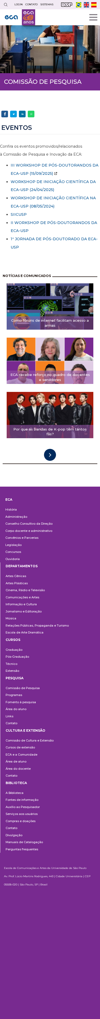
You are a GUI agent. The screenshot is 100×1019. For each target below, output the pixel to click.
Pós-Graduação (17, 656)
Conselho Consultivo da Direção (29, 523)
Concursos (13, 552)
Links (9, 716)
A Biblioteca (14, 793)
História (11, 509)
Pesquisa (14, 678)
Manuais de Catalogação (24, 842)
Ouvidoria (12, 559)
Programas (14, 695)
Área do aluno (16, 709)
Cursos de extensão (20, 747)
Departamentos (22, 566)
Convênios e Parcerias (21, 538)
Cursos (13, 640)
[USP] (66, 4)
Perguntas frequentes (22, 849)
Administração (16, 517)
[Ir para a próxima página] (50, 455)
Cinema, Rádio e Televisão (25, 590)
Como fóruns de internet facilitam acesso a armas (50, 323)
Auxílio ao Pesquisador (23, 807)
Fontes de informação (22, 800)
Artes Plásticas (17, 583)
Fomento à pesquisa (21, 702)
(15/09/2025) (41, 173)
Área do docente (18, 769)
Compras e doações (20, 821)
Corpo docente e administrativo (28, 531)
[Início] (20, 17)
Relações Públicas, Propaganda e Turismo (37, 625)
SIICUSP (19, 214)
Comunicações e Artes (22, 597)
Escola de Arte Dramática (24, 632)
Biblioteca (16, 783)
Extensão (12, 671)
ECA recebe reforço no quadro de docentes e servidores (50, 377)
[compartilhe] (4, 114)
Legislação (13, 545)
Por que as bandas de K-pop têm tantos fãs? (50, 431)
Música (11, 618)
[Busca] (5, 4)
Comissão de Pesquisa (23, 688)
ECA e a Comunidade (21, 754)
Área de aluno (16, 761)
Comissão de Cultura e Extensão (30, 740)
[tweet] (13, 114)
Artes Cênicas (16, 576)
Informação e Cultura (21, 604)
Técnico (11, 664)
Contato (11, 723)
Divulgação (14, 835)
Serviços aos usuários (22, 814)
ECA (8, 500)
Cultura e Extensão (25, 730)
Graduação (14, 650)
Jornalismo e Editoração (24, 611)
